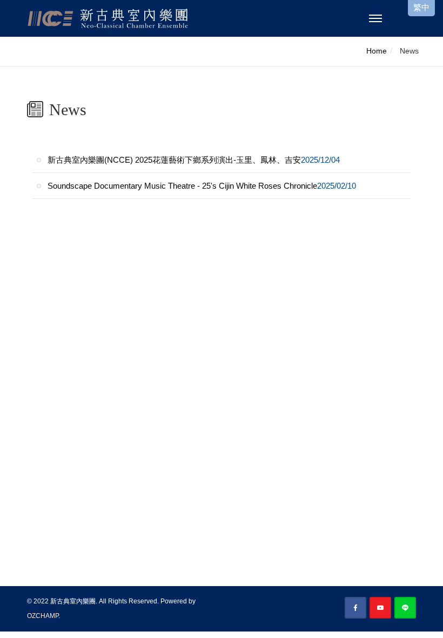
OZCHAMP (42, 616)
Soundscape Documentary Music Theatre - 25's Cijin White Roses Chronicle (202, 185)
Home (376, 50)
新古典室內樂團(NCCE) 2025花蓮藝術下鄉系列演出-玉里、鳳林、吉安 (194, 159)
